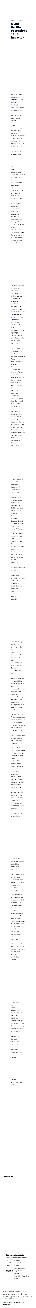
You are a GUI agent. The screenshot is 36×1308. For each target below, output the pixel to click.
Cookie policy (24, 1294)
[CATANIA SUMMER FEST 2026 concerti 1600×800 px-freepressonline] (18, 450)
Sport (20, 1260)
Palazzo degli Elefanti (17, 1270)
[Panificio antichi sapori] (18, 460)
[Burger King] (18, 1070)
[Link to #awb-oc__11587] (6, 4)
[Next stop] (18, 158)
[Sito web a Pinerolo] (14, 1298)
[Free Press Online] (26, 2)
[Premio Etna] (18, 469)
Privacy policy (15, 1294)
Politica (21, 1257)
